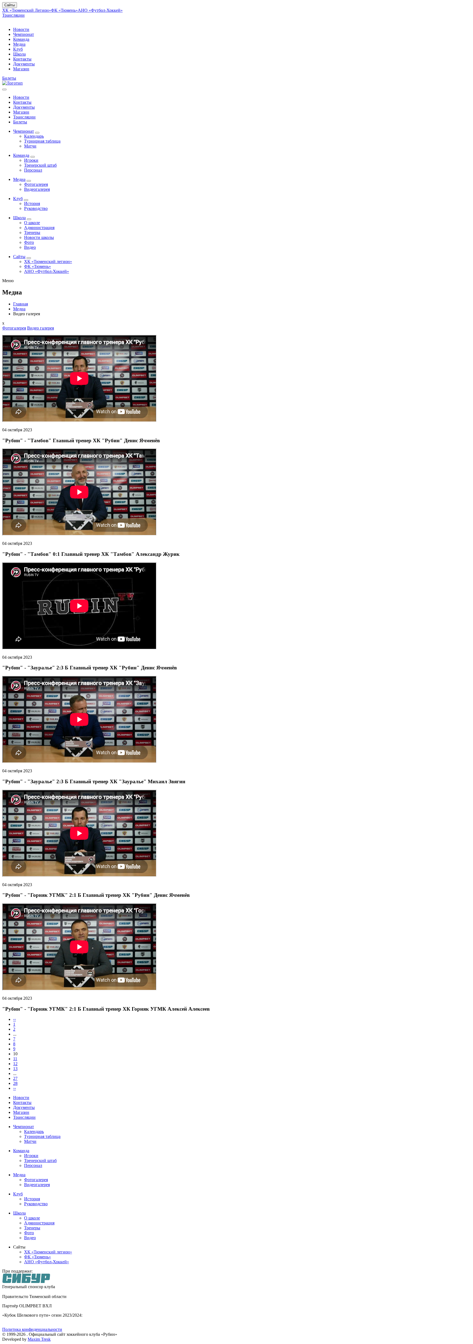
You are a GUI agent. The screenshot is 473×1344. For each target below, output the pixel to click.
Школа (19, 54)
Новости (21, 29)
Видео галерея (40, 328)
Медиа (19, 44)
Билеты (9, 78)
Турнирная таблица (42, 141)
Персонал (33, 170)
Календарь (34, 136)
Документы (24, 64)
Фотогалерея (36, 184)
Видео (30, 247)
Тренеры (32, 232)
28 (15, 1083)
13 (15, 1068)
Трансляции (13, 15)
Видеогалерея (37, 189)
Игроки (31, 160)
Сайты (9, 5)
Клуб (18, 49)
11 (15, 1058)
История (32, 203)
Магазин (21, 69)
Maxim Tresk (39, 1339)
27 (15, 1078)
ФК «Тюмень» (64, 10)
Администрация (39, 227)
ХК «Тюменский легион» (48, 261)
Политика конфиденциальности (32, 1329)
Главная (20, 304)
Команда (21, 39)
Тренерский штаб (40, 165)
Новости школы (39, 237)
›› (14, 1088)
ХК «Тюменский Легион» (26, 10)
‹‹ (14, 1019)
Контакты (22, 59)
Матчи (30, 146)
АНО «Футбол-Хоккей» (100, 10)
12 (15, 1063)
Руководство (36, 208)
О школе (32, 222)
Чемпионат (23, 34)
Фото (29, 242)
